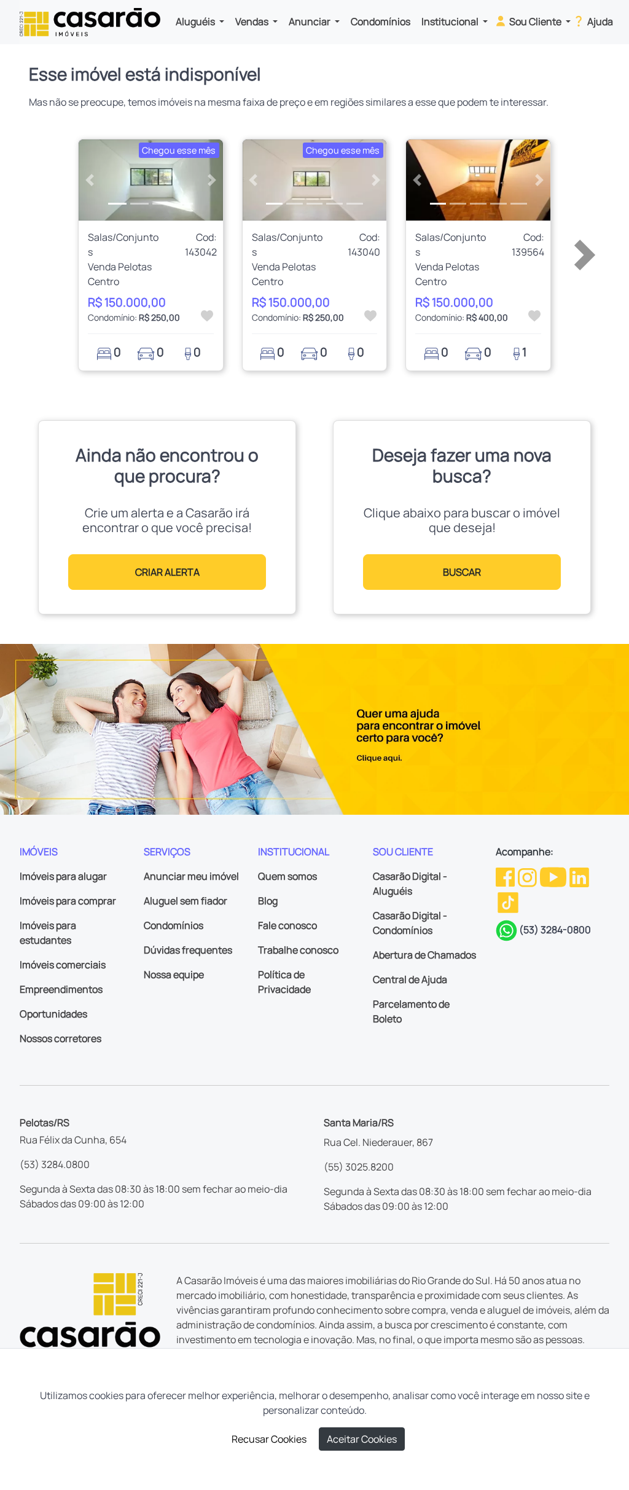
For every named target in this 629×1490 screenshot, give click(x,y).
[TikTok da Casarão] (508, 901)
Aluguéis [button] (196, 21)
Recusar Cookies (269, 1439)
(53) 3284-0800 (555, 929)
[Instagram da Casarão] (528, 876)
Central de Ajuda (410, 979)
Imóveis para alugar (63, 876)
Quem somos (287, 876)
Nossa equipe (174, 974)
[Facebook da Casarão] (506, 876)
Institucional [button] (450, 21)
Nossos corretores (60, 1038)
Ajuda (599, 21)
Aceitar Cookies (362, 1439)
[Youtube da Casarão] (554, 876)
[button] (89, 180)
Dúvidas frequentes (188, 950)
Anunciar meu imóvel (191, 876)
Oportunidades (53, 1014)
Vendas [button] (252, 21)
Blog (268, 901)
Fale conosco (287, 925)
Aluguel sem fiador (185, 901)
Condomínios (380, 21)
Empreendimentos (61, 989)
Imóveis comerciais (63, 964)
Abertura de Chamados (424, 955)
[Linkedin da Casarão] (579, 876)
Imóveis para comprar (68, 901)
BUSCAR (462, 572)
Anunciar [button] (310, 21)
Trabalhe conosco (298, 950)
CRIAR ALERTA (167, 572)
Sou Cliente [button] (535, 21)
